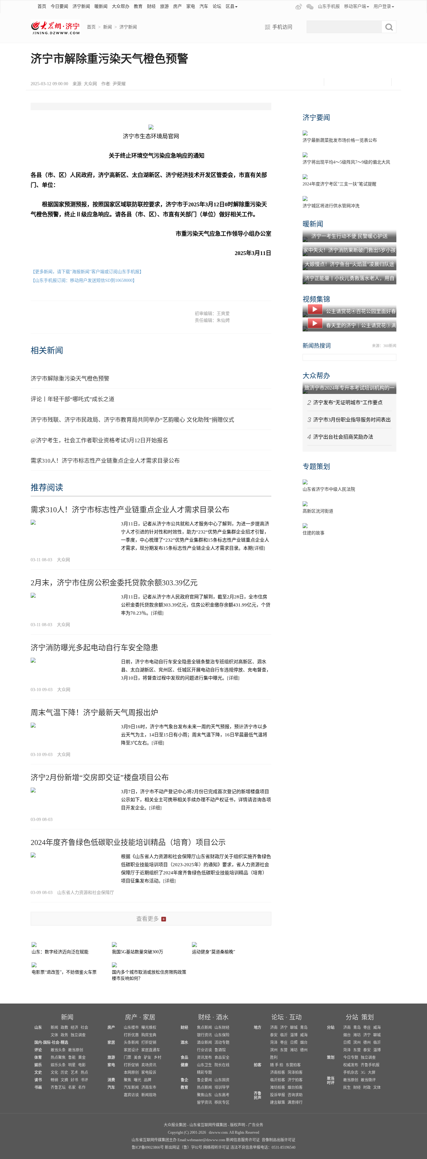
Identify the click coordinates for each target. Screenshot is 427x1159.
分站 (352, 1017)
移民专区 (221, 1102)
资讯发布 (204, 1057)
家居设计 (131, 1050)
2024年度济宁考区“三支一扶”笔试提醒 (339, 184)
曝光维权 (148, 1027)
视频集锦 (316, 299)
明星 (72, 1065)
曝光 (137, 1080)
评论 (38, 1050)
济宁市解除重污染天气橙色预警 (70, 379)
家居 (149, 1017)
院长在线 (221, 1065)
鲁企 (184, 1080)
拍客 (257, 1065)
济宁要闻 (316, 117)
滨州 (274, 1050)
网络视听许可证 (216, 1147)
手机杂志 (350, 1072)
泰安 (274, 1035)
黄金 (82, 1057)
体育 (38, 1057)
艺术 (74, 1072)
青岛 (304, 1027)
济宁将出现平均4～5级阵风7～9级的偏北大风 (346, 162)
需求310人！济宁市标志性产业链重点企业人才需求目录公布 (105, 461)
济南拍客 (277, 1072)
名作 (82, 1087)
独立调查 (78, 1035)
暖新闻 (101, 6)
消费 (111, 1080)
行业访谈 (204, 1050)
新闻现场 (148, 1095)
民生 (347, 1087)
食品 (184, 1057)
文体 (54, 1035)
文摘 (64, 1080)
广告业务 (255, 1125)
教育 (138, 6)
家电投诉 (148, 1072)
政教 (64, 1027)
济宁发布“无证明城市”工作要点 (348, 402)
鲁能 (72, 1057)
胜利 (274, 1057)
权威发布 (350, 1065)
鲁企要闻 (204, 1080)
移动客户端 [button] (355, 6)
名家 (72, 1087)
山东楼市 (131, 1027)
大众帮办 (120, 6)
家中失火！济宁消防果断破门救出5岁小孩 (349, 250)
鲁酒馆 (220, 1050)
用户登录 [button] (382, 6)
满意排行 (295, 1102)
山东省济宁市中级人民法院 (329, 489)
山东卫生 (204, 1065)
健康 (184, 1065)
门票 (127, 1057)
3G (363, 1072)
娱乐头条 (58, 1065)
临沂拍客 (277, 1080)
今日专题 (350, 1057)
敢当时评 (330, 1080)
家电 (190, 6)
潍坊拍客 (277, 1087)
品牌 (147, 1080)
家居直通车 (150, 1050)
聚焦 (127, 1080)
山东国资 (221, 1080)
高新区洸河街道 (318, 511)
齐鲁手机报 (370, 1065)
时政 (367, 1087)
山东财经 (221, 1027)
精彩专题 (204, 1072)
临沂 (284, 1035)
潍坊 (294, 1050)
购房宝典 (148, 1035)
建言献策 (277, 1102)
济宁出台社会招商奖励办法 (343, 437)
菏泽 (274, 1042)
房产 (177, 6)
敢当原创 (75, 1050)
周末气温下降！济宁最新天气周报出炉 (94, 713)
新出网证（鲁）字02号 (183, 1147)
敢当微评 (368, 1080)
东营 (284, 1050)
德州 (304, 1050)
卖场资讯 (148, 1065)
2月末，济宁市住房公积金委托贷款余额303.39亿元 (114, 583)
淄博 (294, 1035)
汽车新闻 (131, 1087)
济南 (274, 1027)
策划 (367, 1017)
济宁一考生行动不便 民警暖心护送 (349, 236)
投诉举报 (277, 1095)
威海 (304, 1035)
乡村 (157, 1057)
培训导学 (221, 1087)
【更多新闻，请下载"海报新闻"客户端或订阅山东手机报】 (87, 271)
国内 (38, 1042)
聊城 (294, 1027)
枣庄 (284, 1042)
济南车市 (148, 1087)
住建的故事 (313, 533)
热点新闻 (204, 1087)
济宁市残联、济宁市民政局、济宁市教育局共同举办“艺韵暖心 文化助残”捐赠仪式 (132, 420)
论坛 (217, 6)
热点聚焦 (58, 1057)
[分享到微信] (334, 81)
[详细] (259, 548)
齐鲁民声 (257, 1095)
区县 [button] (230, 6)
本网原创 (131, 1072)
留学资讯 (204, 1102)
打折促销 (148, 1042)
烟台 (304, 1042)
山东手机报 (329, 6)
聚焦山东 (204, 1095)
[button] (291, 6)
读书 (38, 1080)
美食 (137, 1057)
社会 (84, 1027)
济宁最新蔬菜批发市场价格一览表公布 (340, 140)
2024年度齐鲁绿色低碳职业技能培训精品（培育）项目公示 (128, 842)
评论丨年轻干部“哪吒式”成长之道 (72, 399)
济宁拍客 (295, 1080)
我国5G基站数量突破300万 (137, 952)
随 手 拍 (276, 1065)
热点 (84, 1072)
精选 (64, 1042)
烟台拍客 (295, 1087)
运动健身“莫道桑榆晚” (213, 952)
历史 (64, 1072)
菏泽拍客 (295, 1072)
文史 (38, 1072)
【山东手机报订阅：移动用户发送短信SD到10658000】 (84, 280)
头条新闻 (131, 1042)
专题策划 (316, 466)
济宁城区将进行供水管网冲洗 (331, 206)
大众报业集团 (175, 1125)
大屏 (371, 1072)
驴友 (147, 1057)
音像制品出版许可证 (278, 1140)
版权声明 (237, 1125)
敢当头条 (58, 1050)
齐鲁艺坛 (58, 1087)
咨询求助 (295, 1095)
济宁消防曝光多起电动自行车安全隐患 (94, 648)
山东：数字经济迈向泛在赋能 (60, 952)
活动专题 (221, 1042)
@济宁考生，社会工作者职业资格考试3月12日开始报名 (99, 440)
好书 (74, 1080)
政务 (64, 1035)
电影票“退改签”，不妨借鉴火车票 (64, 972)
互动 (295, 1017)
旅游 (164, 6)
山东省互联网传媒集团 (208, 1125)
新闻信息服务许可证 (243, 1140)
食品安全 (221, 1057)
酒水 (222, 1017)
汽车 (203, 6)
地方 (257, 1027)
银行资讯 (204, 1035)
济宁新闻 (81, 6)
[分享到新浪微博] (349, 81)
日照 (294, 1042)
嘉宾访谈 (131, 1095)
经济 (74, 1027)
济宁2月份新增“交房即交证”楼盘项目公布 (100, 777)
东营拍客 (293, 1065)
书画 (38, 1087)
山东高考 (221, 1095)
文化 (54, 1072)
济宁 (284, 1027)
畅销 (54, 1080)
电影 (82, 1065)
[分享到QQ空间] (365, 81)
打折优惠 (131, 1035)
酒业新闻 (204, 1042)
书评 (84, 1080)
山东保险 (221, 1035)
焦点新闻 (204, 1027)
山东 (38, 1027)
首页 (42, 6)
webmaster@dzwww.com (206, 1140)
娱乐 (38, 1065)
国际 (47, 1042)
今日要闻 (59, 6)
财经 (151, 6)
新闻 (107, 27)
